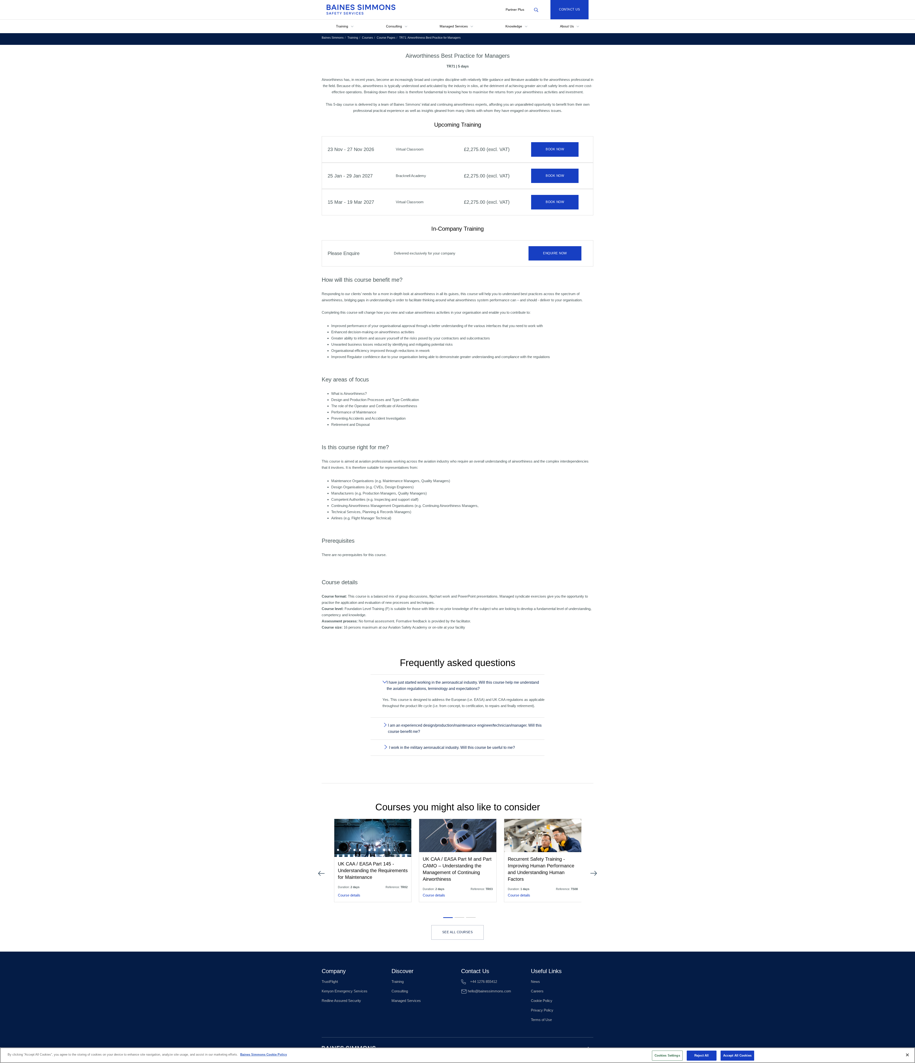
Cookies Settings (667, 1055)
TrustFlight (330, 982)
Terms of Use (541, 1020)
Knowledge (514, 26)
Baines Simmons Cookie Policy (263, 1054)
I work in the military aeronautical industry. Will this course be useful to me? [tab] (452, 747)
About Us (567, 26)
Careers (537, 991)
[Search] (536, 9)
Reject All (701, 1055)
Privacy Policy (542, 1010)
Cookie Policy (541, 1001)
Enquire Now (555, 253)
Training (342, 26)
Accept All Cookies (737, 1055)
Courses (367, 37)
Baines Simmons (333, 37)
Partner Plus (515, 9)
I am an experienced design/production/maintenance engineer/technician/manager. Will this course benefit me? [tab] (465, 728)
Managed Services (454, 26)
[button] (446, 917)
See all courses (457, 932)
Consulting (394, 26)
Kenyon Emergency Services (344, 991)
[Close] (907, 1055)
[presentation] (321, 873)
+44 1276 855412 (483, 982)
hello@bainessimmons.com (489, 991)
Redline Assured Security (341, 1001)
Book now (555, 149)
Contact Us (569, 9)
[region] (457, 1055)
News (535, 982)
